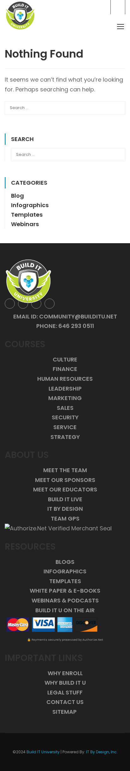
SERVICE (65, 427)
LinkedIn (36, 304)
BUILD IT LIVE (65, 499)
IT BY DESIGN (65, 509)
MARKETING (65, 398)
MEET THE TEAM (65, 470)
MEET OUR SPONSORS (65, 480)
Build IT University (43, 752)
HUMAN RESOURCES (65, 379)
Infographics (30, 205)
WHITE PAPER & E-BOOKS (65, 591)
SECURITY (65, 417)
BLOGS (65, 562)
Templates (27, 215)
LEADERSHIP (65, 388)
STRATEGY (65, 437)
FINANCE (65, 369)
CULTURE (65, 359)
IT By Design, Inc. (102, 752)
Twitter (23, 304)
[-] (20, 15)
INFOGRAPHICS (65, 571)
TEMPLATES (65, 581)
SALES (65, 408)
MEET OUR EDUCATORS (65, 489)
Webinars (25, 224)
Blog (17, 196)
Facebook (10, 304)
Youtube (49, 304)
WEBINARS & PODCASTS (65, 600)
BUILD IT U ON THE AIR (65, 610)
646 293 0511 (76, 326)
